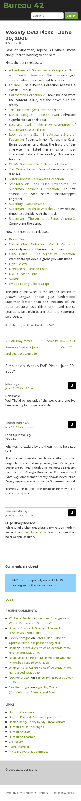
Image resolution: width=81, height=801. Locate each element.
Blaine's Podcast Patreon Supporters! (34, 717)
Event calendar (19, 747)
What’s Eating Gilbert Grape (29, 284)
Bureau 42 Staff (19, 732)
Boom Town (18, 239)
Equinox (15, 85)
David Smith (17, 658)
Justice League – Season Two (33, 115)
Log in (10, 599)
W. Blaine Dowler (34, 325)
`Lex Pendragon (20, 638)
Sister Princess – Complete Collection (36, 179)
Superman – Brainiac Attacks (30, 208)
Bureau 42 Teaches (22, 737)
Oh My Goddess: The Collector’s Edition (38, 164)
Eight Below (18, 264)
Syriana (14, 279)
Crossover (16, 742)
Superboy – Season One (26, 204)
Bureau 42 (23, 5)
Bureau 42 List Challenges (26, 727)
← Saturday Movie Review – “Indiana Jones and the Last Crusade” (22, 347)
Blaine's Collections (22, 712)
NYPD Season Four (23, 274)
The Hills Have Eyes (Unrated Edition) (36, 110)
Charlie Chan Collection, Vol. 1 (33, 244)
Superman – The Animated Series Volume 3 (42, 218)
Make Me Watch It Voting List (28, 752)
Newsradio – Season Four (28, 269)
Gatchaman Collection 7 (27, 95)
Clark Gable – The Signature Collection (42, 254)
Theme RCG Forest (63, 793)
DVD (51, 325)
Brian (12, 628)
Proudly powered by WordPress (27, 793)
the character (33, 532)
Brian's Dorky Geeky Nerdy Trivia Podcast (37, 722)
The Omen (17, 169)
